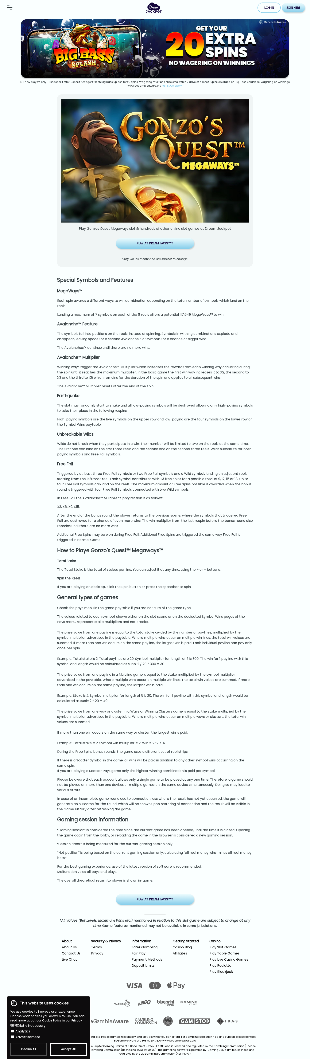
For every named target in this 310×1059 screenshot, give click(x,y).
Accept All (68, 1049)
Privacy (97, 953)
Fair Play (139, 953)
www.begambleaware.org (179, 1040)
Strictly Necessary (30, 1025)
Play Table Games (224, 953)
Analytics (23, 1031)
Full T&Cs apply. (172, 85)
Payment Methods (147, 959)
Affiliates (180, 953)
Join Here (293, 7)
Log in (269, 7)
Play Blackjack (221, 971)
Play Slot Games (222, 947)
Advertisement (27, 1037)
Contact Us (71, 953)
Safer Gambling (145, 947)
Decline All (28, 1049)
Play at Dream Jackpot (155, 243)
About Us (69, 947)
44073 (186, 1053)
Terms (96, 947)
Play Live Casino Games (228, 959)
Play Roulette (220, 965)
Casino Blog (182, 947)
